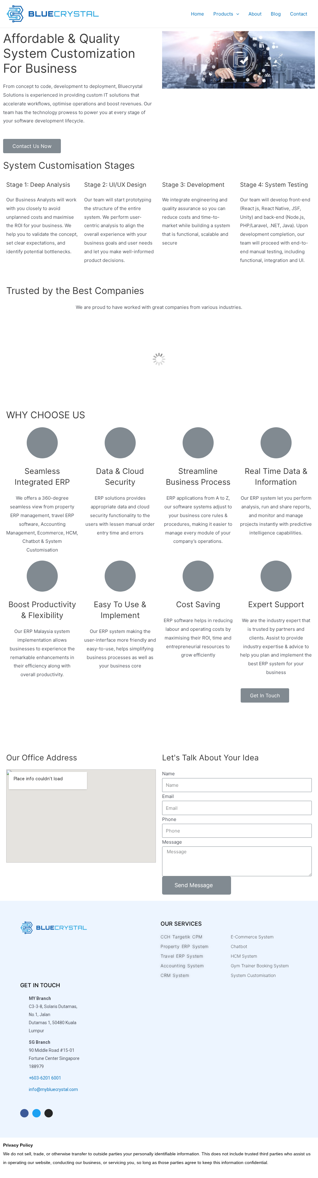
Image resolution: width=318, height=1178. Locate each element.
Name (168, 774)
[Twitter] (36, 1113)
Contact (298, 14)
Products (223, 14)
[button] (32, 146)
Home (197, 14)
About (254, 14)
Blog (276, 14)
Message (172, 842)
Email (168, 796)
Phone (169, 819)
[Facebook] (24, 1113)
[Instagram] (48, 1113)
